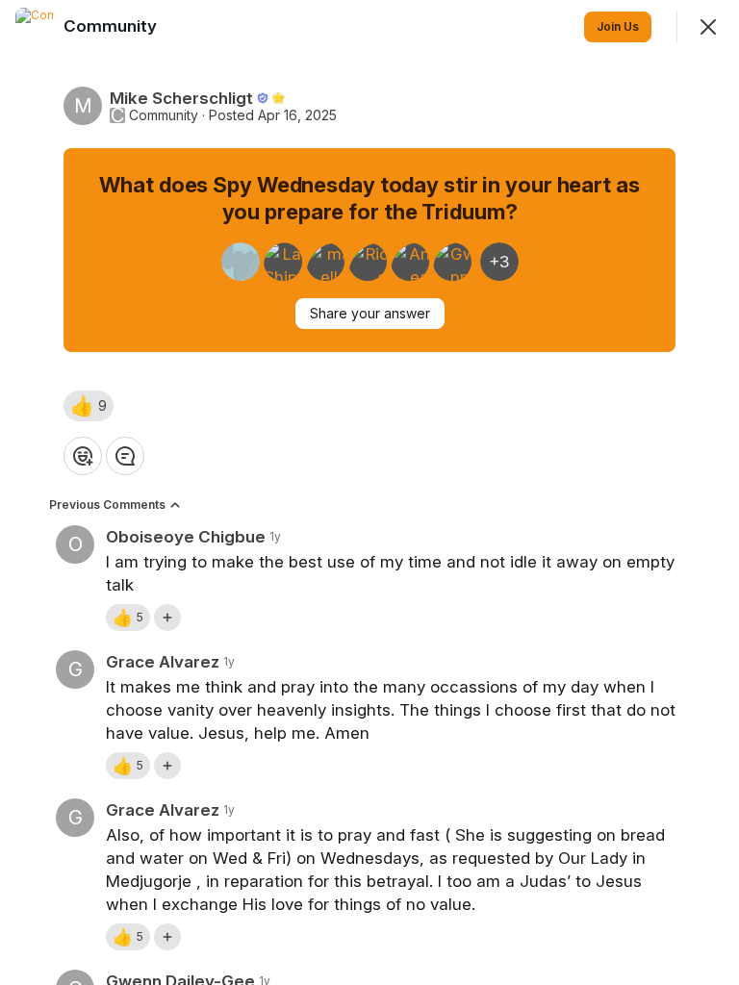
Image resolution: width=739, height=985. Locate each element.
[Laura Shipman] (283, 261)
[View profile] (34, 27)
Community (163, 115)
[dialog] (369, 492)
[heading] (112, 26)
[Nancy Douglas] (240, 261)
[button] (89, 406)
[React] (82, 456)
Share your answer (370, 313)
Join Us (618, 26)
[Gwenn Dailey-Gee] (452, 261)
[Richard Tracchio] (367, 261)
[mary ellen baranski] (325, 261)
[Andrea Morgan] (410, 261)
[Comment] (125, 456)
